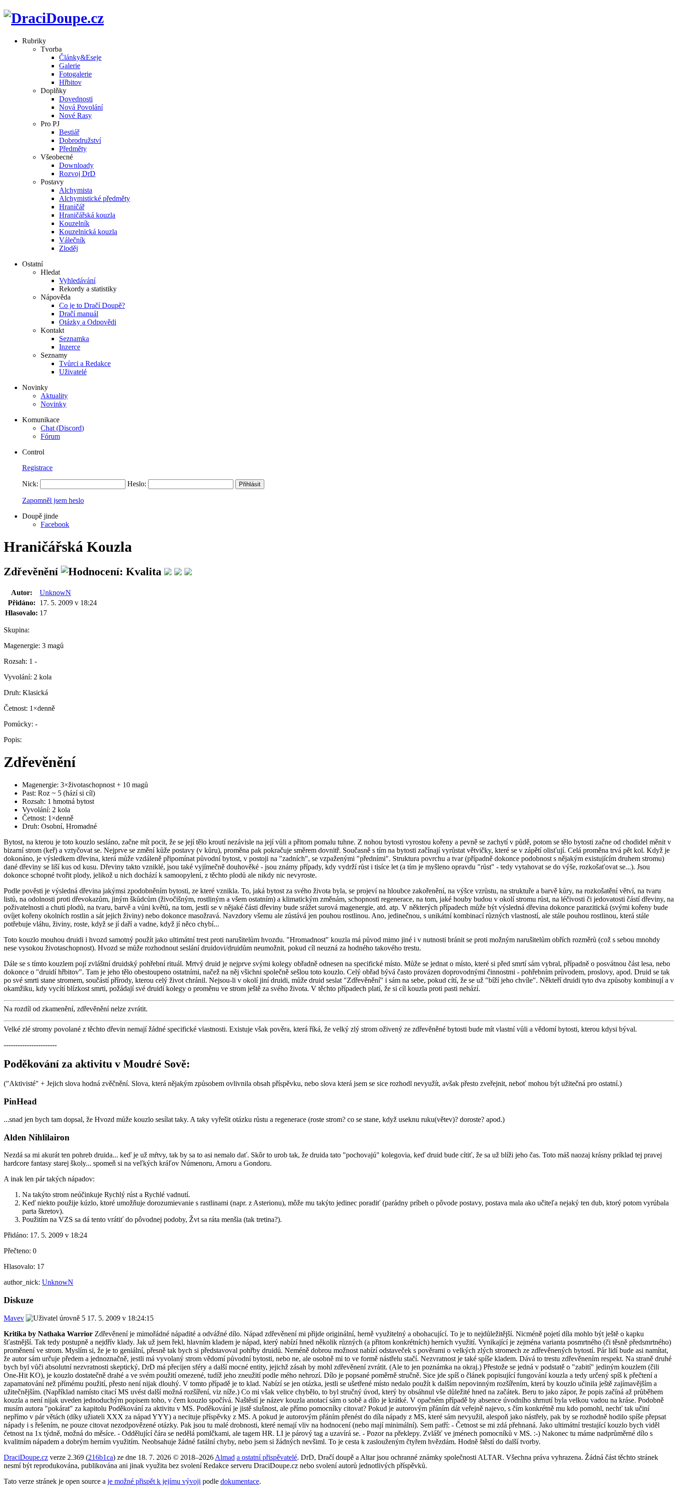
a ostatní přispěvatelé (267, 1457)
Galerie (69, 66)
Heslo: (136, 484)
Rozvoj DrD (77, 173)
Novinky (53, 404)
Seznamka (74, 338)
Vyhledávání (77, 280)
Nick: (30, 484)
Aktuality (54, 396)
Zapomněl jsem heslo (53, 500)
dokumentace (239, 1481)
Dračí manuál (78, 314)
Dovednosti (76, 99)
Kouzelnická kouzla (88, 232)
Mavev (14, 1318)
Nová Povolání (81, 107)
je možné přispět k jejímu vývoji (154, 1481)
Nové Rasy (75, 115)
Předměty (73, 149)
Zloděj (68, 248)
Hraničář (71, 207)
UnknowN (55, 592)
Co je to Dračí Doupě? (92, 305)
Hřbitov (70, 82)
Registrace (37, 468)
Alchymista (75, 190)
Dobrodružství (80, 140)
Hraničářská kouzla (87, 215)
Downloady (76, 165)
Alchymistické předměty (94, 198)
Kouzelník (74, 223)
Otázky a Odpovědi (87, 322)
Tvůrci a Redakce (85, 363)
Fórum (50, 436)
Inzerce (69, 347)
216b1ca (100, 1457)
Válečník (72, 240)
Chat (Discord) (62, 428)
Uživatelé (73, 372)
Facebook (55, 524)
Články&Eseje (80, 57)
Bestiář (69, 132)
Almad (225, 1457)
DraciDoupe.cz (26, 1457)
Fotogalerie (75, 74)
